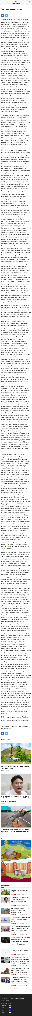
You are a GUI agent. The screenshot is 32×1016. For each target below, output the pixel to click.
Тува (3, 1007)
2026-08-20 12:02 (21, 974)
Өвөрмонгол (5, 1009)
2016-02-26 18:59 (9, 12)
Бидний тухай (4, 998)
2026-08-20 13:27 (21, 954)
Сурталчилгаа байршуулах (17, 998)
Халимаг (4, 1005)
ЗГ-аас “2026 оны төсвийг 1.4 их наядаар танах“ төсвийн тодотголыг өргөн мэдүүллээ (20, 970)
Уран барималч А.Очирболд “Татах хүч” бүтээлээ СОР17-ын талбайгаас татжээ (20, 910)
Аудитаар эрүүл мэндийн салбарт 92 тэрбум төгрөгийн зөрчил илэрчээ (20, 919)
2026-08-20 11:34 (21, 985)
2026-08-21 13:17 (21, 934)
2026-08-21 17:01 (21, 914)
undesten (14, 894)
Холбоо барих (5, 1000)
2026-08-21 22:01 (5, 803)
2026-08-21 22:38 (5, 770)
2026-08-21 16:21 (21, 923)
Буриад (4, 1010)
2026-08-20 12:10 (21, 965)
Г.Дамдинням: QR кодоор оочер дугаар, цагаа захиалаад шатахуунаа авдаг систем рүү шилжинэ (15, 799)
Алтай (3, 1012)
